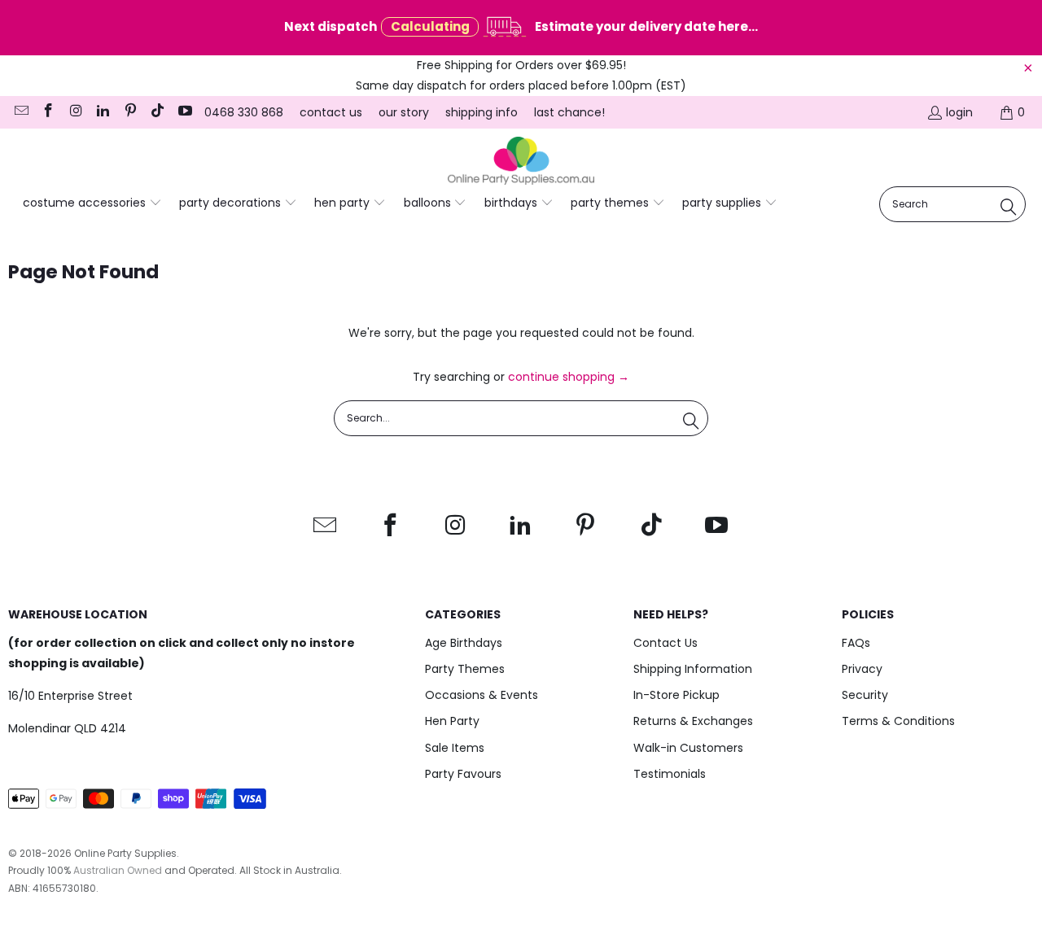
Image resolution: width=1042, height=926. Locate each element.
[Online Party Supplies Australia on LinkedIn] (102, 112)
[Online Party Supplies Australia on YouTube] (184, 112)
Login (959, 112)
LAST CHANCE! (569, 112)
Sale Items (454, 748)
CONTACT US (331, 112)
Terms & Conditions (898, 721)
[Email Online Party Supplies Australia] (20, 112)
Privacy (862, 669)
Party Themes (465, 669)
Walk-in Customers (688, 748)
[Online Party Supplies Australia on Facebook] (48, 112)
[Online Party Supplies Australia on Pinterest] (129, 112)
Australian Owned (117, 870)
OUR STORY (404, 112)
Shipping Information (692, 669)
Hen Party (452, 721)
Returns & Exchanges (693, 721)
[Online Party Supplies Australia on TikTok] (157, 112)
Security (865, 695)
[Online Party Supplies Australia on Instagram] (75, 112)
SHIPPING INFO (481, 112)
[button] (92, 203)
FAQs (856, 643)
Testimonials (669, 774)
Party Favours (463, 774)
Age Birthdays (463, 643)
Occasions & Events (481, 695)
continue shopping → (568, 377)
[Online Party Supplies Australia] (521, 161)
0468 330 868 (243, 112)
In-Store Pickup (676, 695)
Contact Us (665, 643)
